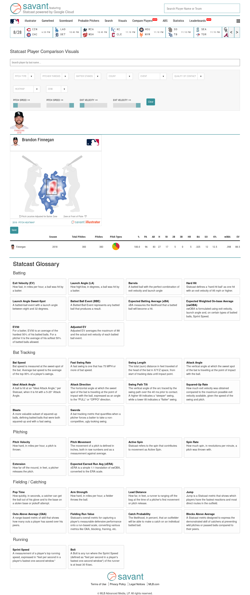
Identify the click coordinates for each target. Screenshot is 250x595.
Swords (75, 410)
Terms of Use (99, 584)
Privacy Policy (118, 584)
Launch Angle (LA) (82, 283)
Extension (19, 464)
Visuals (122, 20)
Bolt (73, 549)
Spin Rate (192, 442)
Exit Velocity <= (122, 100)
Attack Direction (80, 384)
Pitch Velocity (21, 442)
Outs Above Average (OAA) (29, 514)
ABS (165, 20)
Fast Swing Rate (80, 362)
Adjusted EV (78, 327)
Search (109, 20)
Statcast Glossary (36, 263)
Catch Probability (139, 514)
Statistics (178, 20)
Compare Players (142, 20)
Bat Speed (19, 362)
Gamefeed (48, 20)
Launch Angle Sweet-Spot (29, 301)
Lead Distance (137, 492)
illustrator (30, 20)
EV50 (16, 327)
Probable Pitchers (88, 20)
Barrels (133, 283)
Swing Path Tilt (138, 384)
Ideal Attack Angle (24, 384)
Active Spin (135, 442)
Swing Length (137, 362)
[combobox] (202, 8)
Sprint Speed (21, 549)
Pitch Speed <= (54, 100)
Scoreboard (66, 20)
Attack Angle (194, 362)
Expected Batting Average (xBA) (148, 301)
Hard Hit (191, 283)
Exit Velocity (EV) (24, 283)
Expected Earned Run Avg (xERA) (91, 464)
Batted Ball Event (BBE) (85, 301)
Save (14, 230)
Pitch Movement (80, 442)
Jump (189, 492)
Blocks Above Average (200, 514)
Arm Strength (79, 492)
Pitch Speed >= (21, 100)
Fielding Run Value (82, 514)
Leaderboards (200, 20)
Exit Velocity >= (89, 100)
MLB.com (153, 584)
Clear (150, 101)
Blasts (16, 410)
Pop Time (19, 492)
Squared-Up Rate (197, 384)
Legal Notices (137, 584)
